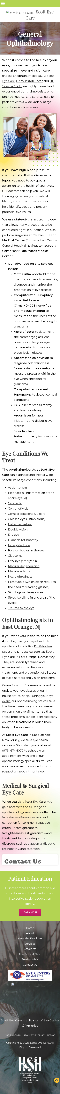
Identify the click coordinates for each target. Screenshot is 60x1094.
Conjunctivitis (18, 508)
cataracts (33, 849)
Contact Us (30, 964)
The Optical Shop (30, 954)
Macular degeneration (23, 566)
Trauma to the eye (21, 608)
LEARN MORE (30, 912)
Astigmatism (17, 487)
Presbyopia (16, 582)
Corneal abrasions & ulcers (26, 514)
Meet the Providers (30, 938)
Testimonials (30, 959)
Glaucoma (15, 555)
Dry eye (13, 534)
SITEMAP (51, 1035)
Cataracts (15, 503)
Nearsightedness (20, 576)
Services (30, 943)
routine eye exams (28, 817)
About (30, 933)
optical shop (20, 696)
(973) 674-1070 (12, 750)
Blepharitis (16, 493)
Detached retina (20, 524)
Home (30, 928)
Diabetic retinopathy (23, 540)
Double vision (18, 529)
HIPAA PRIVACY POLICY (33, 1035)
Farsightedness (19, 545)
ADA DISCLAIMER (13, 1035)
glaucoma (35, 843)
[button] (56, 1080)
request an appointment (20, 771)
